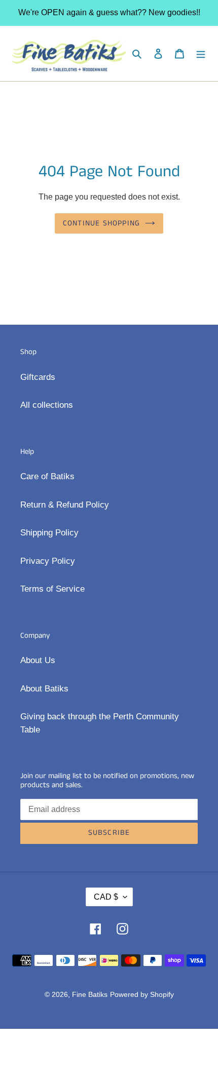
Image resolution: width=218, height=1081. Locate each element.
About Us (37, 660)
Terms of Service (52, 589)
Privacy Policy (47, 561)
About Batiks (44, 688)
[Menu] (200, 53)
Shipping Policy (49, 532)
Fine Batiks (89, 994)
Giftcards (37, 377)
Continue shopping (101, 223)
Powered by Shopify (142, 994)
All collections (46, 405)
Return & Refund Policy (64, 505)
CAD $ (106, 897)
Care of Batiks (47, 476)
